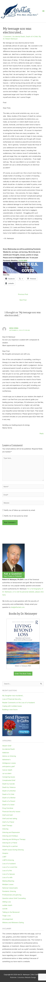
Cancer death (7, 770)
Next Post (23, 300)
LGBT (4, 857)
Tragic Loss (6, 916)
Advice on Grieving (9, 756)
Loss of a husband (9, 863)
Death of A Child (32, 36)
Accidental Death (19, 36)
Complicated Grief (8, 780)
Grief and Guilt (7, 815)
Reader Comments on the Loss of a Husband (18, 702)
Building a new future (10, 709)
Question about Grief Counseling (14, 898)
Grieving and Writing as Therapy (13, 839)
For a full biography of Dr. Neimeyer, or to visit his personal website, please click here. (23, 592)
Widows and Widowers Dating (13, 922)
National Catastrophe (10, 888)
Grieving (5, 829)
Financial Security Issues (11, 811)
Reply (42, 433)
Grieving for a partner (10, 846)
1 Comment (7, 36)
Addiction (5, 752)
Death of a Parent (8, 801)
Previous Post (23, 294)
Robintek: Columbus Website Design (23, 977)
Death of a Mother (9, 798)
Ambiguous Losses (9, 763)
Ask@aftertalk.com (17, 607)
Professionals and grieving (11, 895)
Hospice (5, 853)
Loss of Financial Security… (12, 699)
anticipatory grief (8, 766)
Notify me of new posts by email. (16, 516)
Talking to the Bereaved (10, 912)
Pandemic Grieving (9, 891)
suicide (4, 909)
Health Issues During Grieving (13, 850)
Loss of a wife (7, 877)
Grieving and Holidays (10, 836)
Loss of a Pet (7, 870)
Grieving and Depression (11, 832)
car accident (6, 773)
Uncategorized (7, 919)
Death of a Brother (9, 791)
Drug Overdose (7, 808)
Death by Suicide (8, 784)
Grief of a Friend (8, 822)
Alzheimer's (6, 759)
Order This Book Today (23, 673)
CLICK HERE (22, 260)
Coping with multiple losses (12, 706)
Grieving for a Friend (9, 843)
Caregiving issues (8, 777)
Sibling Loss (6, 902)
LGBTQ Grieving (8, 860)
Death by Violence (9, 787)
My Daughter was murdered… (13, 695)
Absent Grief (6, 746)
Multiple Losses (7, 884)
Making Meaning (8, 881)
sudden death (7, 905)
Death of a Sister (8, 805)
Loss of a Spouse (8, 874)
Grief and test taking (9, 818)
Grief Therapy (7, 825)
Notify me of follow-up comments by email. (19, 510)
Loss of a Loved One (9, 867)
